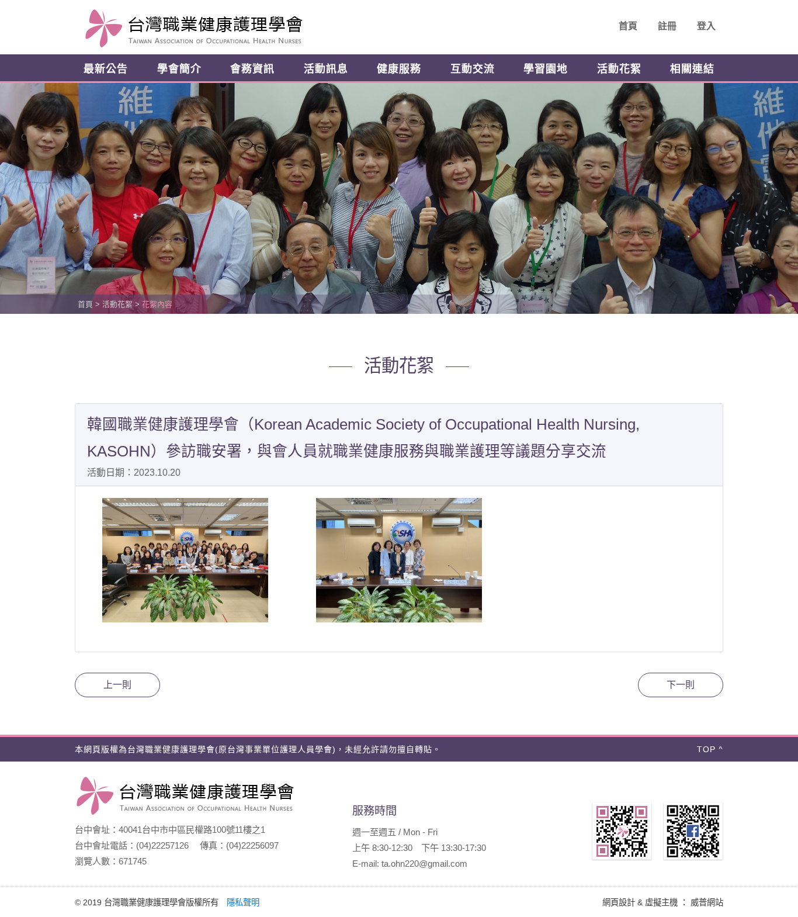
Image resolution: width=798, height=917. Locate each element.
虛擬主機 (661, 902)
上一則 (117, 685)
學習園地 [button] (545, 69)
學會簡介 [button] (179, 69)
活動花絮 (619, 69)
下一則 (681, 685)
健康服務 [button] (399, 69)
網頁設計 (618, 902)
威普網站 (707, 902)
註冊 (667, 26)
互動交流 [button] (472, 69)
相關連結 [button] (692, 69)
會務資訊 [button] (252, 69)
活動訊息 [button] (326, 69)
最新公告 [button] (106, 69)
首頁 (628, 26)
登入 (706, 26)
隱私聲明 (243, 902)
